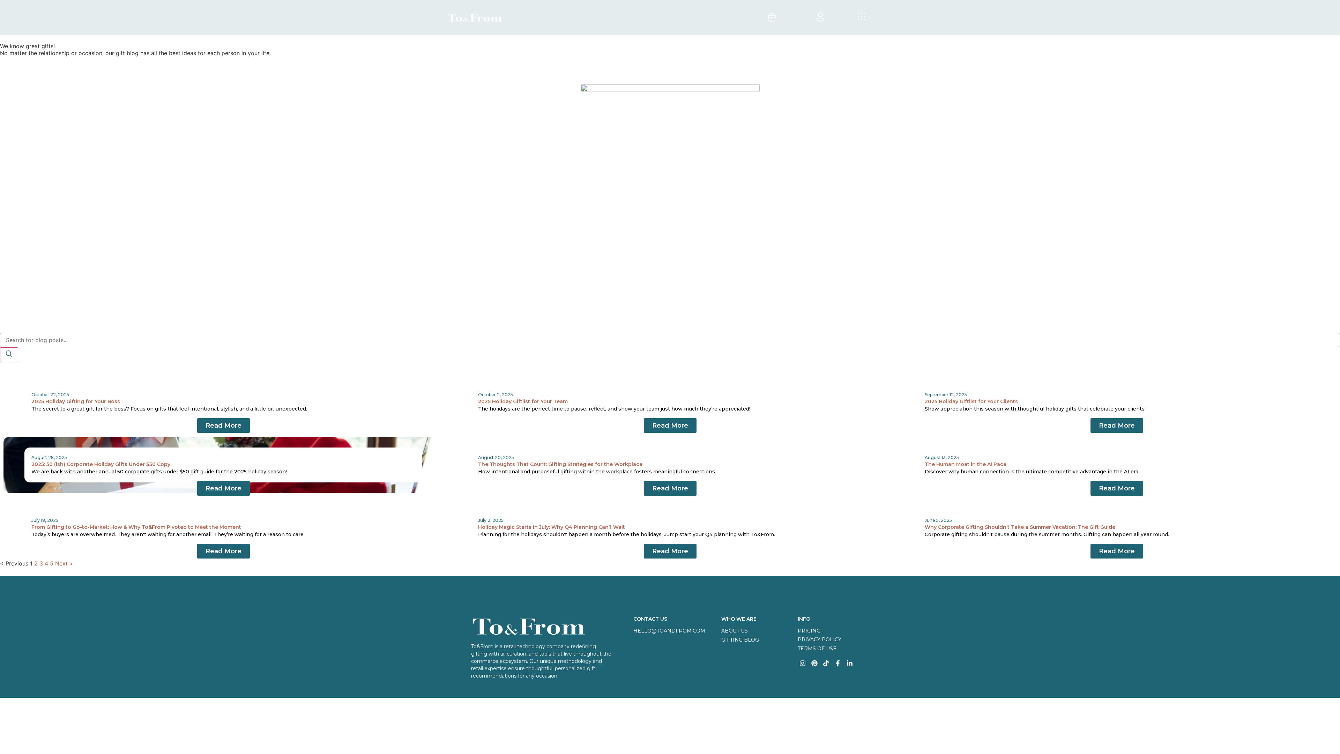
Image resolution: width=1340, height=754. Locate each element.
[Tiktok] (826, 663)
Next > (64, 563)
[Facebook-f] (838, 663)
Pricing (809, 631)
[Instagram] (803, 663)
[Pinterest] (814, 663)
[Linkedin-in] (850, 663)
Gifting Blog (740, 640)
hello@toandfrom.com (669, 631)
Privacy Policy (819, 639)
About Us (734, 631)
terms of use (817, 648)
